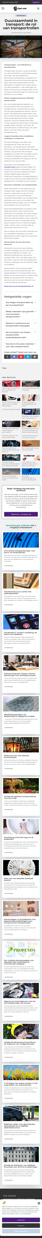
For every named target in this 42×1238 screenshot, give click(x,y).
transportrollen (10, 167)
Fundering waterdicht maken (11, 409)
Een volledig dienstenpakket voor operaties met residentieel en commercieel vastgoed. (19, 962)
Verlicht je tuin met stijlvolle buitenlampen (16, 756)
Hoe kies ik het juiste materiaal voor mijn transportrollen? (21, 345)
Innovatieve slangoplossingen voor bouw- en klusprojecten (29, 477)
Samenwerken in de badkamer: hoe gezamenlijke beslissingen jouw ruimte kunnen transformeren (20, 921)
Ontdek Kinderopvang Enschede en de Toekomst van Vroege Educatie (20, 1043)
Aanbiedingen (21, 15)
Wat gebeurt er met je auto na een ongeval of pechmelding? (10, 430)
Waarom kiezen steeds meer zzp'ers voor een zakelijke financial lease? (10, 404)
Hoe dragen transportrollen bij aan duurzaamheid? (21, 303)
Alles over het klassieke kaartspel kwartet (18, 879)
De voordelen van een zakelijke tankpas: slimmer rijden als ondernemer (30, 463)
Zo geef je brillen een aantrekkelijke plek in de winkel (29, 404)
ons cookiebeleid (25, 1213)
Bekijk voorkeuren (21, 1231)
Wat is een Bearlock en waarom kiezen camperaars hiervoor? (10, 449)
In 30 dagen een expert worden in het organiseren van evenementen (21, 1084)
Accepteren (21, 1220)
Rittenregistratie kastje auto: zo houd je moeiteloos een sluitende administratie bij (30, 430)
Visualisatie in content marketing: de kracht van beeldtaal (20, 633)
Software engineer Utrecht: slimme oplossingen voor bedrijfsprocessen (20, 674)
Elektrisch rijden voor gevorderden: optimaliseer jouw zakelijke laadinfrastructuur (19, 1126)
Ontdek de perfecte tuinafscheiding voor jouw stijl (20, 797)
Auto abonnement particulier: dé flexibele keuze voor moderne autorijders (11, 463)
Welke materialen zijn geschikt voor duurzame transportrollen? (21, 314)
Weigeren (21, 1225)
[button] (39, 1203)
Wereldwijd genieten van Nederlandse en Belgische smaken (19, 715)
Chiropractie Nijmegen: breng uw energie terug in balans (10, 477)
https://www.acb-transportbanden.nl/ (18, 286)
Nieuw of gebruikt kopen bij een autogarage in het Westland (10, 390)
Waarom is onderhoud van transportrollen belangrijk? (21, 324)
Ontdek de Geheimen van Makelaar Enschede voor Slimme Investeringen (20, 1166)
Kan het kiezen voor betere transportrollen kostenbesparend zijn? (21, 334)
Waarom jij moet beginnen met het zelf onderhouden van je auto (19, 1002)
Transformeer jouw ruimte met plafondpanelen (17, 592)
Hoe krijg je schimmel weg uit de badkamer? (18, 838)
